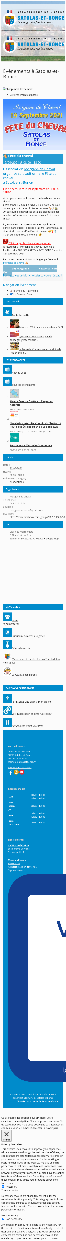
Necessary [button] (7, 1183)
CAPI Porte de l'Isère (18, 845)
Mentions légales (17, 859)
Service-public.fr (16, 852)
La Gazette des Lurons (24, 674)
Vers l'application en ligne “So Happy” (32, 713)
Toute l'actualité (20, 315)
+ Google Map (51, 538)
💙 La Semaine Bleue (21, 294)
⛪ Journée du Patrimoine (24, 290)
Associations (17, 481)
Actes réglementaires (11, 622)
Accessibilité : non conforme (22, 866)
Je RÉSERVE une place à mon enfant (31, 701)
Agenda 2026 (19, 372)
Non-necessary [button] (9, 1215)
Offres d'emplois (21, 648)
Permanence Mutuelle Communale (31, 445)
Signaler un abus (17, 870)
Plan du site (14, 863)
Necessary (11, 1186)
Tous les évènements (23, 384)
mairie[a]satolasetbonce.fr (22, 761)
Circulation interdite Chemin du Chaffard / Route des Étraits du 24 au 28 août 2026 (35, 425)
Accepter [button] (37, 1128)
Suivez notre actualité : (19, 767)
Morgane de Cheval (39, 169)
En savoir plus (50, 1128)
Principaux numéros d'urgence (28, 636)
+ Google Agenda (18, 268)
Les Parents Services (19, 848)
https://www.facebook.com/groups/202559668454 (37, 517)
